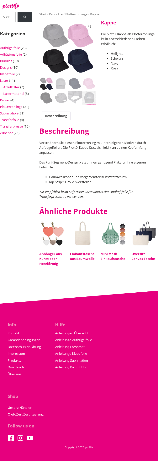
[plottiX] (10, 6)
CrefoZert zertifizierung (26, 414)
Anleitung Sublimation (71, 360)
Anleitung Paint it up (70, 367)
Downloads (16, 367)
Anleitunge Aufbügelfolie (73, 340)
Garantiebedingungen (24, 340)
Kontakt (13, 333)
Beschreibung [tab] (56, 115)
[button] (89, 26)
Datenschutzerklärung (24, 347)
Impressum (16, 353)
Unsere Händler (20, 407)
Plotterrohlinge (76, 14)
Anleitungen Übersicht (71, 333)
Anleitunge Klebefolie (71, 353)
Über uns (14, 374)
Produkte (56, 14)
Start (42, 14)
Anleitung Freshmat (70, 347)
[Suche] (25, 17)
